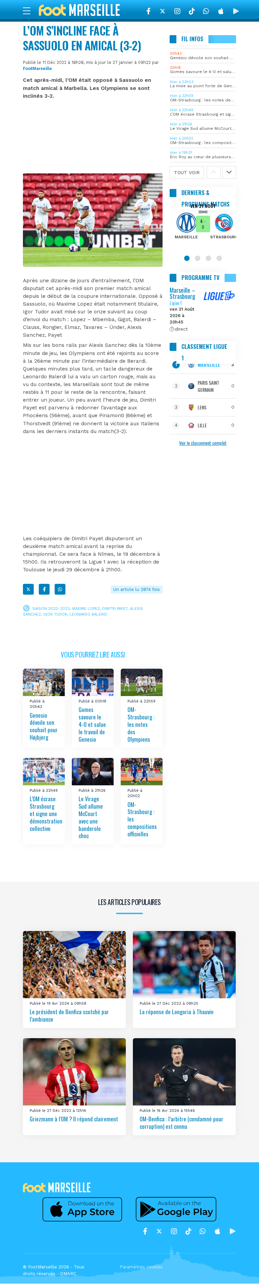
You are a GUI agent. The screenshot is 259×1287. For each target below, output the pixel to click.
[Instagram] (177, 11)
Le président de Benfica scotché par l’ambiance (69, 1015)
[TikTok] (192, 11)
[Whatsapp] (60, 589)
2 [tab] (197, 258)
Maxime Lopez (86, 608)
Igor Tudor (55, 614)
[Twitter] (162, 11)
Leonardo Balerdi (88, 614)
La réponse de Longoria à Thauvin (176, 1011)
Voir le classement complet (203, 442)
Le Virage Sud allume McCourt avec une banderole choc (91, 817)
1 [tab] (187, 258)
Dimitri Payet (114, 608)
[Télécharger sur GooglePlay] (236, 11)
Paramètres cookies (141, 1266)
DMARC (68, 1273)
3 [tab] (208, 258)
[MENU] (30, 10)
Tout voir (187, 172)
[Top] (241, 1272)
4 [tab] (219, 258)
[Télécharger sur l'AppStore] (221, 11)
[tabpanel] (203, 225)
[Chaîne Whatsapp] (206, 11)
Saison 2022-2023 (51, 608)
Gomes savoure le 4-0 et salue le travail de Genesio (92, 724)
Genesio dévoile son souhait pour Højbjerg (44, 726)
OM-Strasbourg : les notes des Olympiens (140, 724)
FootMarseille (37, 68)
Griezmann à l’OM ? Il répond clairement (74, 1119)
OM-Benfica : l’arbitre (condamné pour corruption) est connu (181, 1122)
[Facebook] (148, 11)
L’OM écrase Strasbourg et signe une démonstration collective (46, 813)
